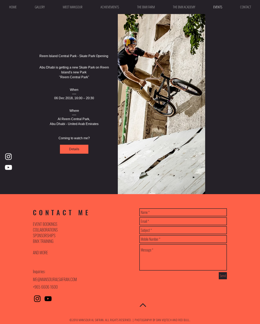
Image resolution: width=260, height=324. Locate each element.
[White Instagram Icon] (8, 156)
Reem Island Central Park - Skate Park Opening (74, 56)
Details (74, 149)
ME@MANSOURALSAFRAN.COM (55, 279)
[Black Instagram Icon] (37, 298)
